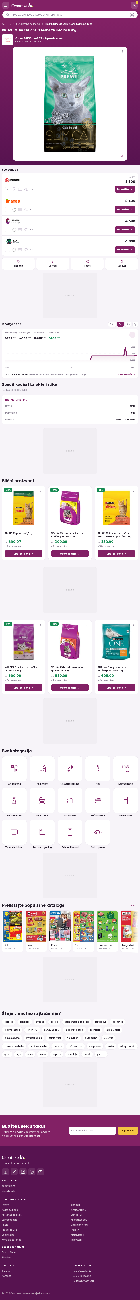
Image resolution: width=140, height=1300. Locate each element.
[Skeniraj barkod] (132, 15)
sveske (40, 1021)
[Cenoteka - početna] (70, 5)
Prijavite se (127, 1130)
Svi (133, 905)
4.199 (130, 201)
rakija (111, 1046)
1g (135, 324)
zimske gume (12, 1037)
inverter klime (34, 1037)
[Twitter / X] (14, 1171)
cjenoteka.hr (9, 1191)
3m (120, 324)
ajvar (7, 1054)
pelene (58, 1046)
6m (128, 324)
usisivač (108, 1037)
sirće (30, 1054)
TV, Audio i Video (14, 847)
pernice (8, 1021)
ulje (18, 1054)
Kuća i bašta (70, 815)
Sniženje (18, 265)
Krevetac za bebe (12, 1214)
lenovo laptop (12, 1029)
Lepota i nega (125, 783)
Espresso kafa (9, 1219)
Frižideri (75, 1229)
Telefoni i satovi (70, 847)
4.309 (130, 241)
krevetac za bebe (14, 1046)
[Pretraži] (7, 14)
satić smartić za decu (77, 1021)
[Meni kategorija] (5, 5)
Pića (98, 783)
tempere (25, 1021)
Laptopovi (76, 1214)
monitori (95, 1029)
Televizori (76, 1239)
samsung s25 (51, 1029)
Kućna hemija (14, 815)
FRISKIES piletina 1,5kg (18, 533)
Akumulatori (77, 1234)
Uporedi (53, 265)
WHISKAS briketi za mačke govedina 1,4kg (67, 669)
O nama (6, 1271)
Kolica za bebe (10, 1209)
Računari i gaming (42, 847)
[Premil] (7, 39)
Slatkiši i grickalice (69, 783)
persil (87, 1054)
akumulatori (113, 1029)
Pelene (6, 1204)
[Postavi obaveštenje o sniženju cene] (132, 335)
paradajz (72, 1054)
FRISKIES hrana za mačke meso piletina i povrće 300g (114, 535)
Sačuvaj (122, 265)
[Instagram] (31, 1171)
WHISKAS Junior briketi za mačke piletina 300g (67, 535)
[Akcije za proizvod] (122, 51)
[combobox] (68, 14)
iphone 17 (32, 1029)
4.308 (130, 221)
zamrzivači (54, 1037)
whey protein (127, 1046)
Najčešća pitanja (82, 1271)
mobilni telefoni (74, 1029)
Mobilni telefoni (79, 1224)
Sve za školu (9, 1252)
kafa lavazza (75, 1046)
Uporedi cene (21, 553)
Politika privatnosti (83, 1280)
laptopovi (100, 1021)
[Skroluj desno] (134, 931)
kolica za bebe (39, 1046)
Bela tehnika (125, 815)
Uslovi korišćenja (82, 1275)
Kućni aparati (98, 815)
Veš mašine (8, 1234)
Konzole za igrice (11, 1239)
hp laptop (117, 1021)
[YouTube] (40, 1171)
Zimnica (6, 1257)
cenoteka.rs (8, 1185)
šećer (43, 1054)
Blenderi (75, 1204)
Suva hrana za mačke (28, 23)
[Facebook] (5, 1171)
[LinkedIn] (23, 1171)
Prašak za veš (9, 1229)
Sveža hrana (14, 783)
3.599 (130, 180)
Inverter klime (78, 1209)
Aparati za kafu (79, 1219)
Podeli (87, 265)
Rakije (5, 1224)
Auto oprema (98, 847)
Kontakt (6, 1275)
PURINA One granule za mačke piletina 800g (112, 669)
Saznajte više (125, 374)
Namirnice (42, 783)
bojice (54, 1021)
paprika (56, 1054)
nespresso (95, 1046)
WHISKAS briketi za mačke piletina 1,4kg (21, 669)
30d (112, 324)
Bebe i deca (42, 815)
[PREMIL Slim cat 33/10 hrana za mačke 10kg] (69, 103)
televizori (73, 1037)
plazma (101, 1054)
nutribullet (91, 1037)
